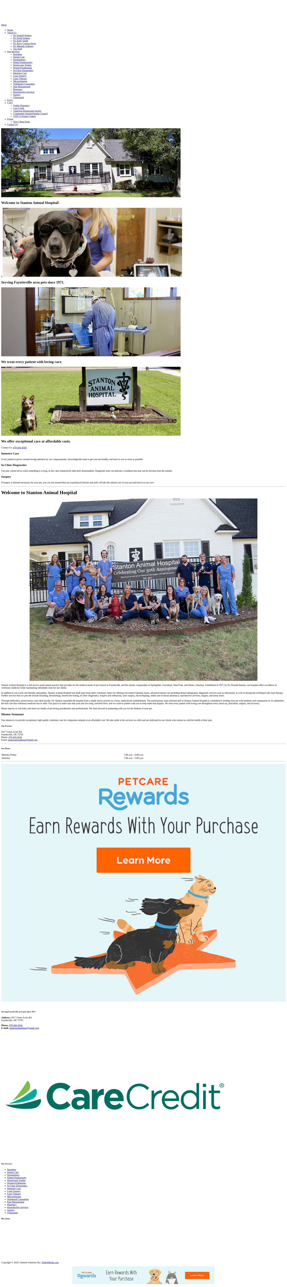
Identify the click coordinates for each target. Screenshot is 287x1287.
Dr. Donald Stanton (22, 35)
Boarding (17, 54)
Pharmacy (18, 89)
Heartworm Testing (22, 65)
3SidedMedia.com (50, 1262)
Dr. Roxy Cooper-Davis (24, 43)
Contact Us (12, 124)
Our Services (13, 51)
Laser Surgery (19, 76)
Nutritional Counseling (24, 84)
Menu (4, 25)
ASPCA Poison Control (24, 116)
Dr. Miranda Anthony (23, 46)
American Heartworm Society (27, 111)
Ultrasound (18, 97)
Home (10, 30)
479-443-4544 (19, 447)
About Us (11, 32)
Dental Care (19, 57)
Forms (10, 119)
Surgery (17, 94)
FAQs (10, 100)
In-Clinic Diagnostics (23, 70)
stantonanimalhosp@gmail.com (23, 740)
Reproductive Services (23, 92)
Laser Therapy (20, 78)
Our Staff (17, 49)
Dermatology (19, 59)
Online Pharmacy (21, 105)
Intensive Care (20, 73)
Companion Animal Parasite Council (30, 113)
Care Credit (18, 108)
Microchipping (20, 81)
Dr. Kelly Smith (20, 41)
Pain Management (21, 86)
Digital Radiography (22, 62)
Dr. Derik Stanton (21, 38)
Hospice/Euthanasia (22, 68)
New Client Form (21, 121)
